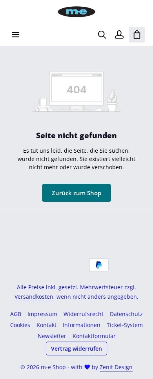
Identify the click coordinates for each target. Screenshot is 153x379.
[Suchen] (102, 35)
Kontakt (46, 325)
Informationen (81, 325)
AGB (15, 314)
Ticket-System (125, 325)
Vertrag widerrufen (76, 348)
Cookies (20, 325)
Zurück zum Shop (76, 193)
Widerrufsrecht (84, 314)
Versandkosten (34, 296)
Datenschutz (126, 314)
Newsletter (52, 336)
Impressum (42, 314)
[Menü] (16, 35)
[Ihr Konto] (119, 35)
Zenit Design (116, 367)
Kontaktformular (94, 336)
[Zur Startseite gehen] (76, 12)
